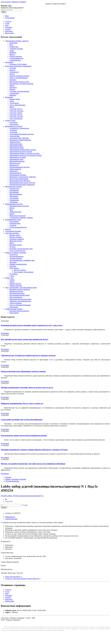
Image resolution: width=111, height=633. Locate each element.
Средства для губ (16, 109)
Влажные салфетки (17, 239)
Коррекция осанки (16, 291)
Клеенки (13, 80)
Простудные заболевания (19, 179)
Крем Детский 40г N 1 (13, 577)
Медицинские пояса (17, 293)
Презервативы (15, 223)
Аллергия (13, 130)
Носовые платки (16, 245)
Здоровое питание (16, 49)
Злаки (12, 50)
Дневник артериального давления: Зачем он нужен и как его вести (27, 387)
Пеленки (13, 266)
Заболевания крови (17, 148)
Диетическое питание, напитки (16, 41)
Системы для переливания (19, 91)
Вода (11, 45)
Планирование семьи (13, 219)
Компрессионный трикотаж (20, 289)
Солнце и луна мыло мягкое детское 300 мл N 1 (22, 578)
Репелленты (14, 124)
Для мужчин (14, 103)
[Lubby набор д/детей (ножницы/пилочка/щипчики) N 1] (22, 496)
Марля (12, 214)
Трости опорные (16, 303)
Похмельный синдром (18, 175)
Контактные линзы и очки (19, 82)
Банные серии (15, 99)
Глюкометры (14, 190)
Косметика (9, 97)
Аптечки (13, 68)
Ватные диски (15, 235)
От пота (12, 247)
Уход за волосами (16, 118)
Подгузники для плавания (23, 272)
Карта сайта (9, 33)
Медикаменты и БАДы (13, 126)
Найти (4, 12)
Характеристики (11, 519)
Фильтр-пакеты (15, 284)
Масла (12, 107)
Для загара (13, 122)
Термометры (14, 200)
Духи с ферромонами (17, 105)
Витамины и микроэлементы (20, 140)
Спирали (13, 225)
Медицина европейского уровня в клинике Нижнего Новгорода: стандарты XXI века (34, 450)
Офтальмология (15, 173)
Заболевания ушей (16, 159)
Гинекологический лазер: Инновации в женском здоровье (23, 371)
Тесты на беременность (18, 227)
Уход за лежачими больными (20, 305)
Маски (12, 85)
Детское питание (16, 258)
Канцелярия (14, 313)
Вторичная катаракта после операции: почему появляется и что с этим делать (31, 325)
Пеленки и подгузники (18, 64)
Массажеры (14, 196)
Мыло (12, 243)
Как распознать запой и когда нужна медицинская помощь (24, 435)
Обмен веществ (15, 169)
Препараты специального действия (23, 177)
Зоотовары (9, 62)
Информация (10, 517)
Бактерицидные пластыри (19, 206)
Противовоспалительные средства (22, 183)
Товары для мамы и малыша (15, 252)
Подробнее (5, 333)
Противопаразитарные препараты (22, 184)
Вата (11, 210)
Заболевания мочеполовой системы (23, 150)
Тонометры (14, 202)
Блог (7, 25)
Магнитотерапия (16, 194)
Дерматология (15, 142)
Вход (7, 16)
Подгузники (14, 268)
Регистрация (10, 18)
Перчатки (13, 87)
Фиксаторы (14, 307)
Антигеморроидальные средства (22, 134)
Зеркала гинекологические (19, 76)
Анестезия (13, 132)
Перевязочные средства (14, 204)
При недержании (16, 297)
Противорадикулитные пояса (20, 299)
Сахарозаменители (16, 58)
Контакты (8, 31)
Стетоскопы (14, 198)
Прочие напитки (16, 56)
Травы (12, 282)
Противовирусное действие (20, 181)
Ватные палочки (16, 237)
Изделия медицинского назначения (18, 66)
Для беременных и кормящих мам (22, 260)
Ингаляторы (14, 192)
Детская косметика (16, 256)
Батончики (14, 43)
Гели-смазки (14, 221)
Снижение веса (15, 60)
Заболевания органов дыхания (21, 151)
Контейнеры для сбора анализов (21, 83)
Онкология (14, 171)
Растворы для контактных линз (21, 249)
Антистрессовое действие (19, 138)
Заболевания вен (16, 144)
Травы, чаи (9, 278)
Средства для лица (16, 111)
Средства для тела (16, 116)
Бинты (12, 208)
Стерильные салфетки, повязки (21, 217)
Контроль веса (15, 163)
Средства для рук (16, 115)
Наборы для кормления (18, 264)
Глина (12, 101)
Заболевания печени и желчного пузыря (24, 153)
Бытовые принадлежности (19, 311)
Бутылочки (14, 254)
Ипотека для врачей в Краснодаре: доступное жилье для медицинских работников (33, 464)
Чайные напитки (16, 285)
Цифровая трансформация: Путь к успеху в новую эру (22, 403)
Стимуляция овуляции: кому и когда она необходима (21, 419)
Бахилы (12, 70)
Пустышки (14, 274)
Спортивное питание (13, 231)
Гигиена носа (14, 188)
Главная (8, 21)
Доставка (8, 27)
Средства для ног (16, 113)
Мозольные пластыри (18, 216)
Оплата (8, 29)
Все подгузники (20, 270)
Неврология (14, 165)
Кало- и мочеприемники (19, 78)
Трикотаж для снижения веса (20, 301)
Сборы (12, 280)
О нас (7, 23)
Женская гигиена (16, 241)
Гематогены (14, 47)
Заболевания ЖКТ (16, 146)
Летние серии (10, 120)
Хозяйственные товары (13, 309)
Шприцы (13, 95)
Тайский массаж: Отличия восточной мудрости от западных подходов (28, 355)
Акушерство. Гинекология (19, 128)
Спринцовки (14, 93)
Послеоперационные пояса (20, 295)
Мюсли (12, 54)
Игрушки (13, 262)
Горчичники (14, 72)
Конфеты (13, 52)
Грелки (12, 74)
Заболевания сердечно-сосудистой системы (26, 155)
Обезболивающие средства (19, 167)
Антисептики (15, 136)
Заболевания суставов (18, 157)
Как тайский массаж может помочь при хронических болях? (24, 339)
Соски (12, 276)
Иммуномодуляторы (17, 161)
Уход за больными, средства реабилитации (21, 287)
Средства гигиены (12, 233)
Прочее (12, 89)
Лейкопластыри (15, 212)
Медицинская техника (13, 186)
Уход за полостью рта (17, 250)
